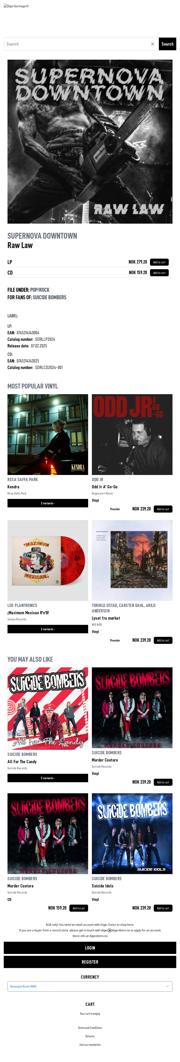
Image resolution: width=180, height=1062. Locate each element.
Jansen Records (17, 619)
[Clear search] (153, 44)
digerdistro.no (98, 936)
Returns (90, 1036)
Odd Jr (97, 479)
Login (90, 947)
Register (90, 962)
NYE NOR (97, 624)
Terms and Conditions (90, 1027)
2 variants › (48, 503)
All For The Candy (22, 761)
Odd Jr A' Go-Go (105, 486)
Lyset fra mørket (106, 618)
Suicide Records (17, 768)
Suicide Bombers (49, 297)
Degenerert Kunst (102, 493)
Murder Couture (105, 760)
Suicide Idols (103, 885)
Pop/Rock (39, 290)
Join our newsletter (90, 1044)
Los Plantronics (23, 605)
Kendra (13, 486)
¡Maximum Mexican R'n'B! (28, 612)
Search (167, 44)
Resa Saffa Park (23, 479)
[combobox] (90, 986)
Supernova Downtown (42, 236)
